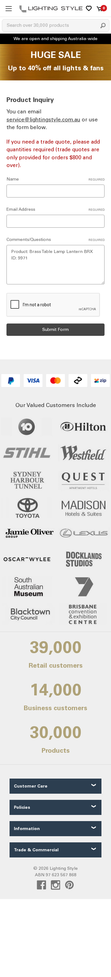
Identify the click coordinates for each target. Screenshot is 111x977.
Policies (22, 807)
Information (27, 828)
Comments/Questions (55, 239)
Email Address (55, 209)
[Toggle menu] (8, 8)
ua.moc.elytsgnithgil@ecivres (43, 119)
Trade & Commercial (36, 850)
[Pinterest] (69, 885)
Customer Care (30, 786)
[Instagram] (55, 885)
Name (55, 179)
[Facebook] (41, 885)
